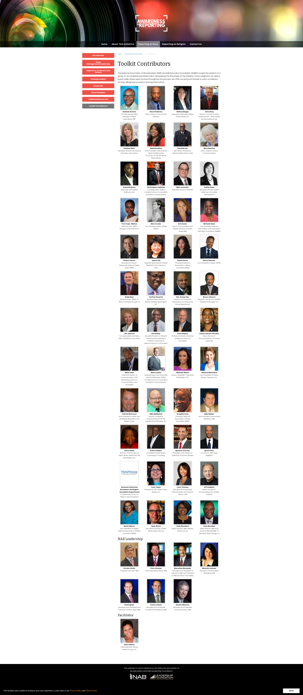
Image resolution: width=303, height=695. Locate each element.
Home (104, 44)
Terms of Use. (91, 691)
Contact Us (196, 44)
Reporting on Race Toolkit (134, 54)
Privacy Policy (76, 691)
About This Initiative (123, 44)
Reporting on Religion (174, 44)
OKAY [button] (291, 691)
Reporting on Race (148, 44)
